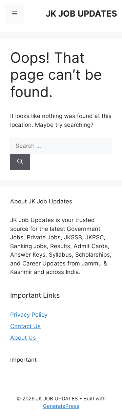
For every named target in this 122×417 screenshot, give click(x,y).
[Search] (20, 162)
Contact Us (25, 326)
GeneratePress (61, 406)
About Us (23, 337)
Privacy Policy (28, 314)
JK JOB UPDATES (81, 13)
